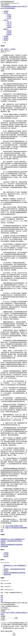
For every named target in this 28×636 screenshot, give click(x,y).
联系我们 (6, 40)
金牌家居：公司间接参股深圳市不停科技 (11, 541)
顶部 (2, 601)
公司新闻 (9, 31)
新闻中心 (6, 29)
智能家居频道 (4, 546)
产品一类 (9, 22)
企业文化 (9, 18)
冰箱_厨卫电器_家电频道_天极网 (14, 526)
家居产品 (3, 542)
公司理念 (9, 16)
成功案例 (6, 36)
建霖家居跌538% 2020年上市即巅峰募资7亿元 (13, 539)
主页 (2, 49)
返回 (2, 531)
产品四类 (9, 27)
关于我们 (6, 13)
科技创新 (9, 34)
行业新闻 (9, 32)
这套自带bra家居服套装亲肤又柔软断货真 (11, 544)
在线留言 (6, 38)
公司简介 (9, 14)
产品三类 (9, 25)
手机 (2, 597)
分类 (2, 599)
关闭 (14, 634)
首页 (2, 595)
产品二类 (9, 23)
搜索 (16, 618)
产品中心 (6, 20)
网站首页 (6, 11)
